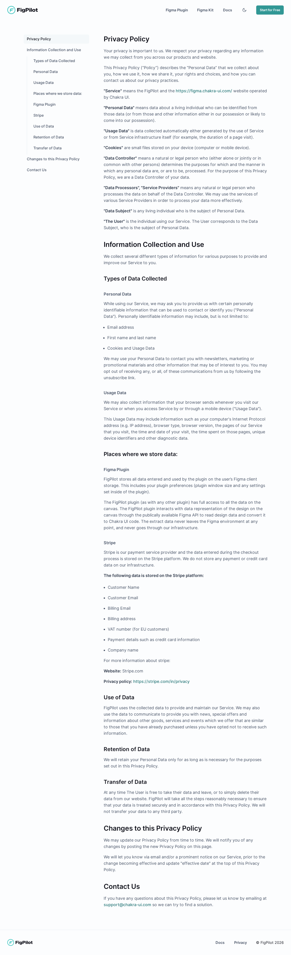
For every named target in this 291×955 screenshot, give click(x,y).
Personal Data (45, 71)
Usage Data (43, 82)
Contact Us (37, 170)
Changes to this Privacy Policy (53, 159)
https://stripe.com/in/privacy (161, 681)
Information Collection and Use (54, 50)
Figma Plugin (44, 104)
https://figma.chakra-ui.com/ (204, 90)
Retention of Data (48, 137)
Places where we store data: (57, 93)
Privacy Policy (39, 39)
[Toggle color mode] (244, 10)
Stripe (38, 115)
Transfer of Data (47, 148)
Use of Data (43, 126)
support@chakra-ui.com (127, 904)
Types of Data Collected (54, 60)
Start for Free (270, 10)
